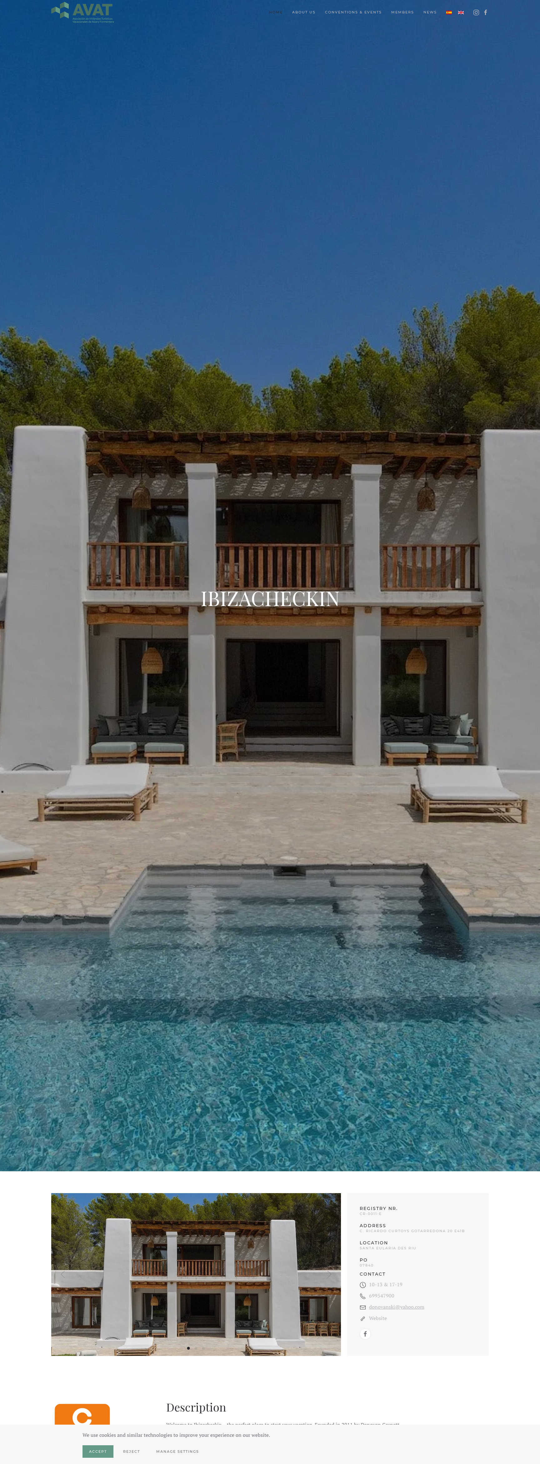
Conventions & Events (353, 12)
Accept (98, 1451)
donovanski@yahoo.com (396, 1306)
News (430, 12)
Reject (131, 1451)
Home (276, 12)
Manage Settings (177, 1451)
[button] (63, 1274)
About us (304, 12)
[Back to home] (82, 12)
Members (402, 12)
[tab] (188, 1348)
